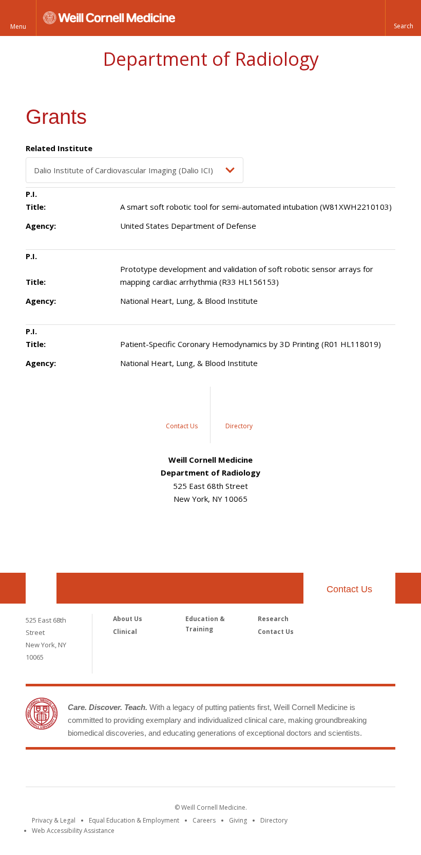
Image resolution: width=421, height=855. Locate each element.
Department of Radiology (211, 58)
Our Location (41, 588)
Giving (238, 820)
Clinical (125, 631)
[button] (403, 18)
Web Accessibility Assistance (73, 830)
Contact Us (349, 589)
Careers (204, 820)
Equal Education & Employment (134, 820)
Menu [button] (18, 26)
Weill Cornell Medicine (210, 770)
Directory (274, 820)
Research (273, 618)
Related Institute (59, 148)
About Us (127, 618)
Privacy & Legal (53, 820)
